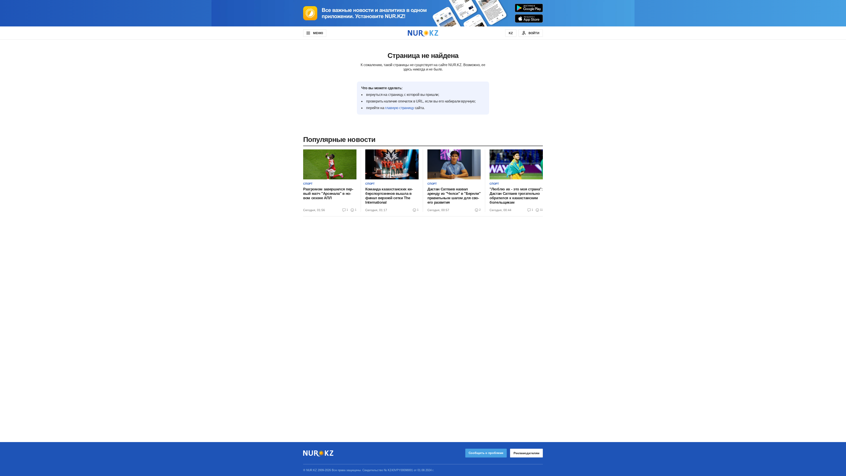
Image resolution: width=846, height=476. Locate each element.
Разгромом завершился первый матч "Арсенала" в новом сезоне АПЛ (328, 193)
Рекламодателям (526, 453)
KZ (511, 33)
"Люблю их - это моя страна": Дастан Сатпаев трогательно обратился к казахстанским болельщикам (516, 196)
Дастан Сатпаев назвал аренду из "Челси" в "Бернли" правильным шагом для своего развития (454, 196)
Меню (318, 33)
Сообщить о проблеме (486, 453)
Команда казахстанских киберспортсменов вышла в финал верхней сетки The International (389, 196)
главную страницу (399, 108)
